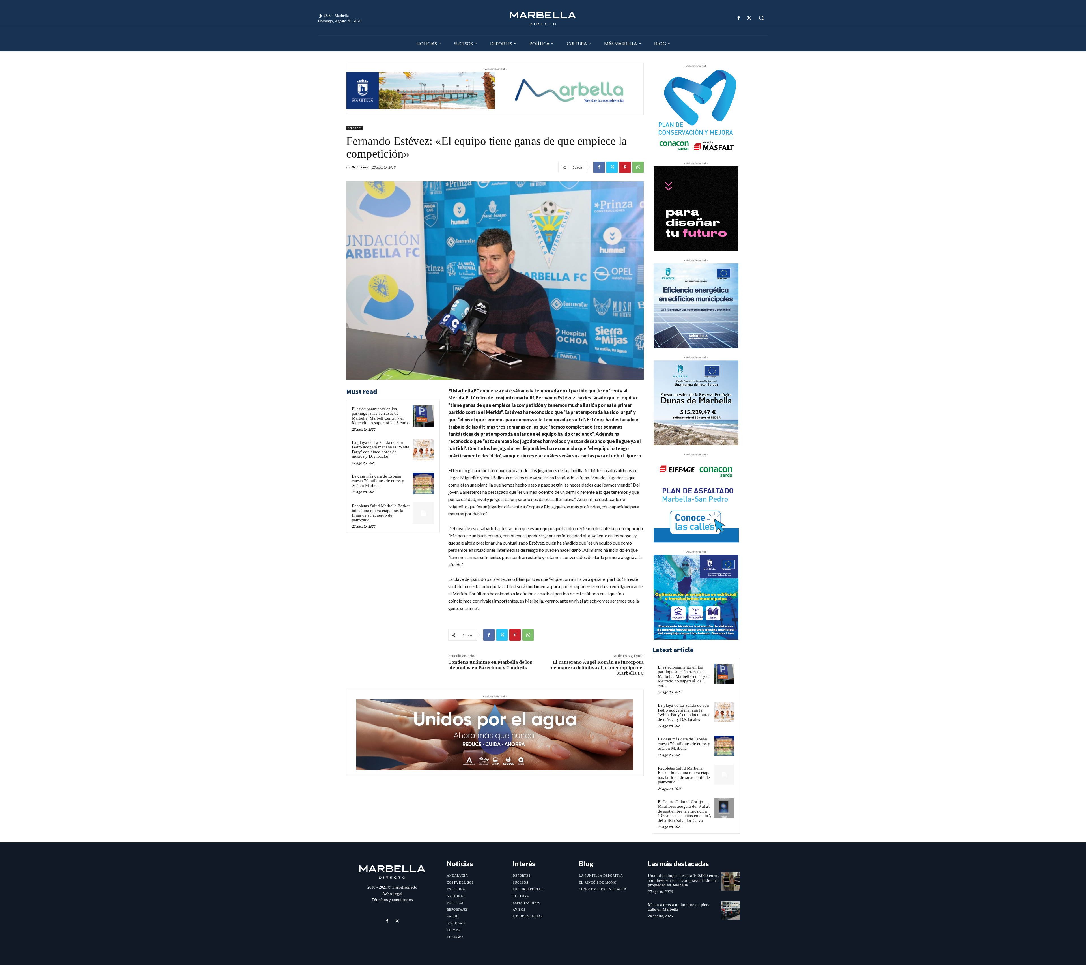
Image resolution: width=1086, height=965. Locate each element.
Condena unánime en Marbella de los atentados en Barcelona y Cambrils (490, 664)
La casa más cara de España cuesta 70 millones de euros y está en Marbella (378, 481)
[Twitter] (749, 18)
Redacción (360, 167)
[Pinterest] (625, 167)
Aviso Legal (392, 893)
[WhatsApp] (638, 167)
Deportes (354, 128)
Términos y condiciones (392, 899)
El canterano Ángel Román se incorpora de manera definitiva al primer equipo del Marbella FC (597, 667)
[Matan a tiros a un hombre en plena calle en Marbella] (730, 910)
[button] (761, 18)
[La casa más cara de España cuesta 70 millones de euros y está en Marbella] (423, 483)
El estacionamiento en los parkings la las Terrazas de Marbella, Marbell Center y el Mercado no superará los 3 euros (381, 416)
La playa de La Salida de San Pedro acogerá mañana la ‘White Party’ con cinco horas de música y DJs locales (380, 449)
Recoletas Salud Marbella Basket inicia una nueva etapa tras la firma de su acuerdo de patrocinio (381, 513)
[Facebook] (739, 18)
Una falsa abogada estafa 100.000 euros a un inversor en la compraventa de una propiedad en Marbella (683, 880)
